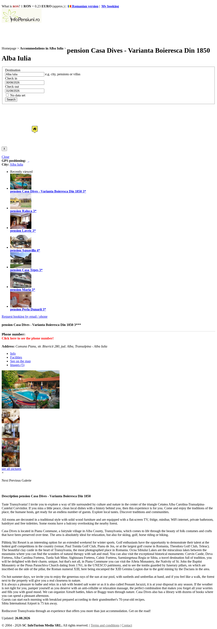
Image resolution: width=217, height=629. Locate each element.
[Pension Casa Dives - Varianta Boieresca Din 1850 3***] (11, 422)
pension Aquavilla (23, 250)
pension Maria (20, 289)
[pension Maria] (20, 286)
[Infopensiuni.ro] (22, 21)
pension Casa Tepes (24, 270)
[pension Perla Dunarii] (20, 306)
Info (13, 353)
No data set (17, 95)
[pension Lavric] (20, 227)
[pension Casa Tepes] (20, 267)
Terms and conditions (105, 625)
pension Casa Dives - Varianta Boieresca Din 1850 (46, 191)
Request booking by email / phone (24, 316)
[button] (31, 125)
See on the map (20, 361)
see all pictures (11, 469)
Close (5, 157)
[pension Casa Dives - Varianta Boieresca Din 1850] (20, 188)
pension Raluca (21, 211)
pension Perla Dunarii (26, 309)
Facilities (16, 357)
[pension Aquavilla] (20, 247)
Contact (127, 625)
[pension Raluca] (20, 208)
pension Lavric (21, 230)
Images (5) (17, 365)
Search (11, 99)
